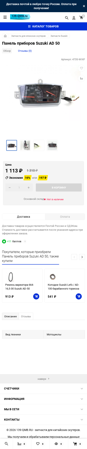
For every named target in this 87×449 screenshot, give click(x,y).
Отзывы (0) (25, 51)
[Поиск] (66, 17)
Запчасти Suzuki (59, 35)
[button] (82, 257)
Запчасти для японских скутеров (28, 35)
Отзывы (26, 316)
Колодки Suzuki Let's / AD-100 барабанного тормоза (63, 286)
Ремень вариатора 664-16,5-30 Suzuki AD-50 (19, 286)
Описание (10, 316)
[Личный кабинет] (73, 17)
